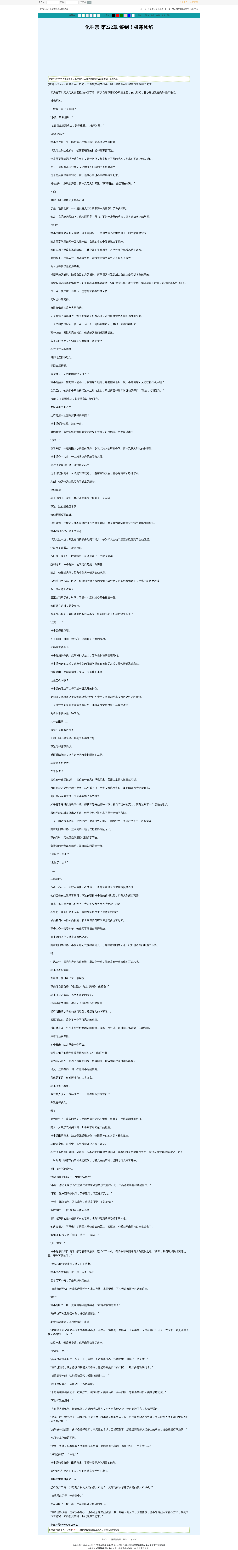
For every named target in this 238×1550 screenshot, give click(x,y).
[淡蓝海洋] (79, 15)
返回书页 (194, 9)
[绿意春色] (98, 15)
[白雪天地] (94, 15)
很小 (147, 15)
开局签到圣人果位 (155, 9)
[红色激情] (117, 15)
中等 (158, 15)
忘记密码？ (195, 2)
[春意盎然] (121, 15)
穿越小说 (44, 9)
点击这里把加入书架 (103, 1545)
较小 (152, 15)
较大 (163, 15)
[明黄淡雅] (83, 15)
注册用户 (183, 2)
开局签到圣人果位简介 (59, 9)
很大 (169, 15)
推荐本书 (185, 9)
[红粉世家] (91, 15)
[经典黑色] (113, 15)
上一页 (143, 9)
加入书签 (176, 9)
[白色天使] (133, 15)
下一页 (167, 9)
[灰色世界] (87, 15)
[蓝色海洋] (129, 15)
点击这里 (140, 1548)
